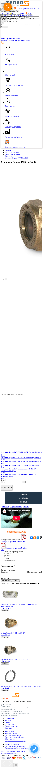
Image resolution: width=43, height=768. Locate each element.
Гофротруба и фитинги (13, 154)
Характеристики (16, 507)
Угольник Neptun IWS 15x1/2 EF (16, 158)
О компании (9, 719)
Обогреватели (10, 739)
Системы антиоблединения (15, 746)
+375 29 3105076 (19, 751)
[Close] (2, 22)
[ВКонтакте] (31, 537)
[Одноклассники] (34, 537)
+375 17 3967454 (7, 751)
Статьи (7, 722)
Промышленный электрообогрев (16, 748)
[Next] (10, 763)
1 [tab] (6, 279)
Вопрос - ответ (10, 724)
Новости (8, 720)
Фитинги (8, 156)
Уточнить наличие (6, 487)
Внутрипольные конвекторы (15, 741)
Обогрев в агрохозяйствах (14, 737)
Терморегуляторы (11, 733)
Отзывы (26, 507)
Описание (5, 507)
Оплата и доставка (11, 726)
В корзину (5, 610)
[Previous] (4, 763)
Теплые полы (10, 731)
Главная (8, 150)
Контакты (8, 728)
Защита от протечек (12, 744)
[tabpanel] (21, 220)
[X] (41, 537)
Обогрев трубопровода (13, 735)
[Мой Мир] (38, 537)
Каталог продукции (12, 152)
